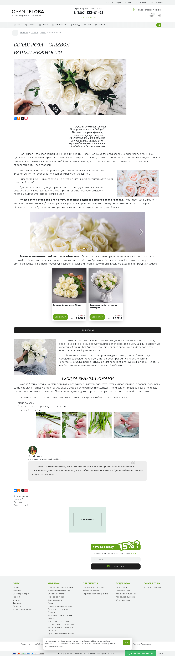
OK (126, 642)
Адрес (119, 3)
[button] (140, 653)
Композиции (60, 25)
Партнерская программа (95, 594)
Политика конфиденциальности (23, 607)
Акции (50, 603)
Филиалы (17, 603)
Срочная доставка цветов (61, 634)
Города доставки (56, 597)
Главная (18, 502)
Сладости (25, 644)
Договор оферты (21, 594)
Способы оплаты (56, 594)
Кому (89, 25)
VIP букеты (40, 644)
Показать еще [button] (87, 330)
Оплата (129, 3)
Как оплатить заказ (125, 597)
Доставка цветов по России (58, 610)
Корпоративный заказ (93, 588)
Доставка (141, 3)
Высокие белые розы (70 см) (67, 305)
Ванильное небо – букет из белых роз (103, 306)
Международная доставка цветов (61, 617)
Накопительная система (60, 606)
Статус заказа (156, 3)
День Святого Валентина (139, 644)
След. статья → (21, 505)
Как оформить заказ (126, 594)
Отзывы (16, 600)
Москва (157, 10)
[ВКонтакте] (15, 118)
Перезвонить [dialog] (122, 588)
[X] (22, 118)
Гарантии (17, 597)
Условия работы (91, 591)
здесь (133, 553)
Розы (19, 25)
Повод (76, 25)
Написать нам (123, 591)
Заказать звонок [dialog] (88, 18)
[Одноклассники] (18, 118)
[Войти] (159, 16)
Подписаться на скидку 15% (61, 625)
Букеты (31, 25)
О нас (16, 588)
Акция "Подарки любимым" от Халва (60, 629)
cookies (61, 641)
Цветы (45, 25)
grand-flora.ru (156, 653)
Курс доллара (55, 600)
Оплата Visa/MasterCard (60, 588)
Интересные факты (152, 588)
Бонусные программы (58, 622)
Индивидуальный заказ (59, 591)
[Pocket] (26, 118)
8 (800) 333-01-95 (88, 13)
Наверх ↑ (18, 499)
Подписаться (118, 567)
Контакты (108, 3)
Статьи (101, 25)
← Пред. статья (21, 496)
